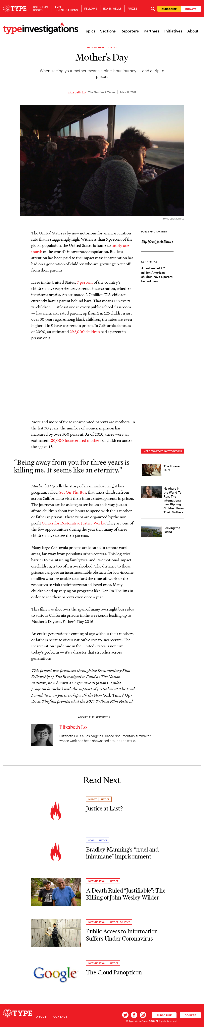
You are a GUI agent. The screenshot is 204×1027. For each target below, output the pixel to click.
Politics (125, 922)
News (91, 840)
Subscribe (169, 9)
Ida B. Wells (112, 8)
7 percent (85, 282)
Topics (89, 30)
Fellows (90, 8)
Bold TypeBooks (41, 9)
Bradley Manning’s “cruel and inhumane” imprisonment (122, 853)
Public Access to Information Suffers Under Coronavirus (122, 935)
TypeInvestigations (66, 9)
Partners (152, 30)
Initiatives (173, 30)
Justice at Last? (104, 808)
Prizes (132, 8)
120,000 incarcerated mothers (75, 440)
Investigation (95, 47)
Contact (60, 1016)
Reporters (130, 30)
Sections (108, 30)
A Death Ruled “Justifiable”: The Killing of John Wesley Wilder (126, 894)
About (192, 30)
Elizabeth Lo (77, 92)
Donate (191, 9)
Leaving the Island (172, 529)
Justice (113, 47)
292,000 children (85, 331)
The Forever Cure (172, 468)
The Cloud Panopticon (114, 972)
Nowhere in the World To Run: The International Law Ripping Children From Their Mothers (174, 500)
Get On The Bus (72, 492)
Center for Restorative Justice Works (73, 523)
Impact (92, 799)
